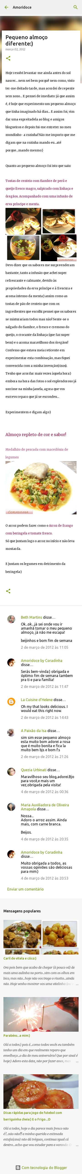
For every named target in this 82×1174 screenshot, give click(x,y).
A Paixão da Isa (33, 731)
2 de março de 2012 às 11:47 (44, 686)
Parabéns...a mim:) (16, 1035)
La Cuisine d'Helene (37, 700)
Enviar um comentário (25, 889)
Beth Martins (31, 617)
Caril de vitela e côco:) (19, 958)
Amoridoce (22, 7)
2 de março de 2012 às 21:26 (44, 757)
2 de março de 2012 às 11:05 (44, 647)
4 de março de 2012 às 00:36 (44, 792)
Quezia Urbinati (33, 770)
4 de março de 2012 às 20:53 (44, 878)
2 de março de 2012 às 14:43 (44, 717)
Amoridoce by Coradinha (41, 660)
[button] (8, 59)
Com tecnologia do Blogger (44, 1168)
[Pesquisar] (75, 7)
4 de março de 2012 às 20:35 (44, 839)
